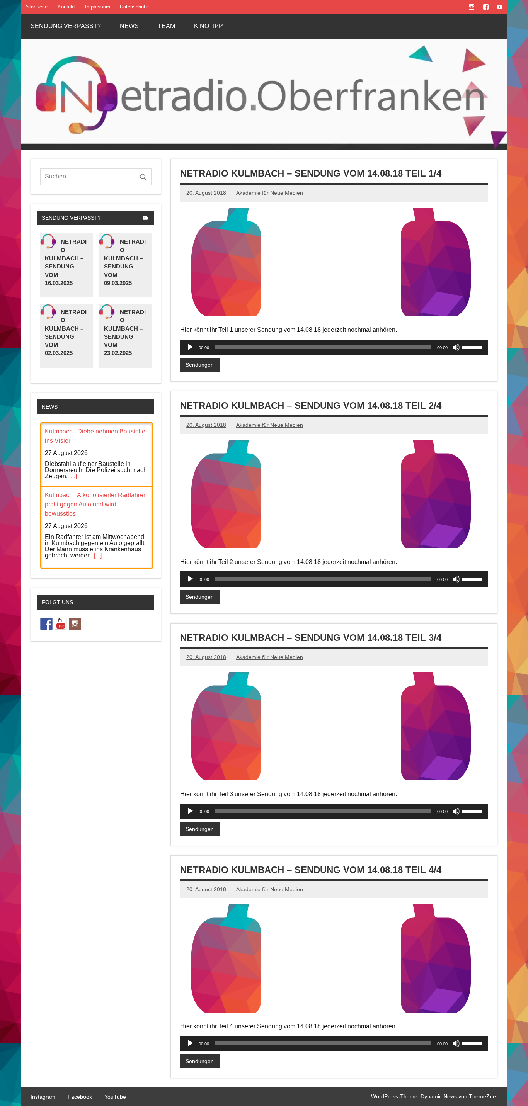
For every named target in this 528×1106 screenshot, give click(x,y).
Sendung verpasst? (66, 26)
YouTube (115, 1096)
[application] (334, 347)
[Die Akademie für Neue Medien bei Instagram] (75, 621)
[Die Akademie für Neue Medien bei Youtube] (61, 621)
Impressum (97, 7)
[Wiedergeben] (190, 347)
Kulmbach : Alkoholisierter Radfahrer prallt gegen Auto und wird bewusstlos (95, 504)
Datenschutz (134, 7)
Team (166, 26)
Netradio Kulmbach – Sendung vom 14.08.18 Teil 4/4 (310, 870)
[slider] (473, 346)
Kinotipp (208, 26)
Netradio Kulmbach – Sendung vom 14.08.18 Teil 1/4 (310, 173)
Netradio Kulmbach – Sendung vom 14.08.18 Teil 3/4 (310, 637)
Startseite (37, 7)
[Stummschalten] (456, 347)
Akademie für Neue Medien (269, 193)
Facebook (80, 1096)
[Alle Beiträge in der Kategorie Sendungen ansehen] (146, 218)
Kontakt (66, 7)
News (129, 26)
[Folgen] (46, 621)
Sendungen (200, 365)
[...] (73, 476)
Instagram (43, 1096)
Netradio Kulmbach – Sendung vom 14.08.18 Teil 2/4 (310, 405)
